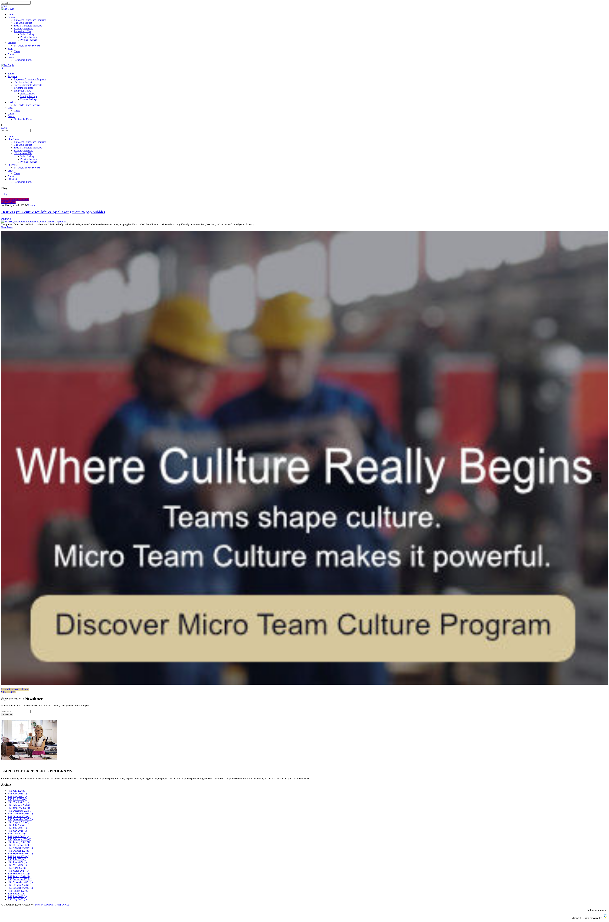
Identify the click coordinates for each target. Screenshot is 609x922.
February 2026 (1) (22, 805)
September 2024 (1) (23, 853)
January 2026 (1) (21, 808)
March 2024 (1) (21, 870)
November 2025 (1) (23, 813)
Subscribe (7, 714)
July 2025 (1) (19, 825)
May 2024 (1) (20, 865)
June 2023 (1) (20, 896)
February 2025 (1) (22, 839)
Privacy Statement (44, 904)
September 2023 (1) (23, 887)
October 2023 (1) (21, 885)
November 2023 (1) (23, 882)
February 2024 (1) (22, 873)
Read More (7, 227)
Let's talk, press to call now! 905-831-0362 (15, 201)
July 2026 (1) (19, 790)
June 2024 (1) (20, 862)
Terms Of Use (62, 904)
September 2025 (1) (23, 819)
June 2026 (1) (20, 793)
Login (4, 6)
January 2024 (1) (21, 876)
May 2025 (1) (20, 830)
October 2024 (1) (21, 850)
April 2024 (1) (20, 867)
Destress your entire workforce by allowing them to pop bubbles (53, 212)
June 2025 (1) (20, 828)
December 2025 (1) (22, 810)
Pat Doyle (6, 218)
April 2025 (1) (20, 833)
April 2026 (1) (20, 799)
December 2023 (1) (22, 879)
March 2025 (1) (21, 836)
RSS (10, 790)
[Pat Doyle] (7, 8)
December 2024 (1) (22, 845)
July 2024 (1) (19, 859)
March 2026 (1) (21, 802)
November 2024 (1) (23, 847)
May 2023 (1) (20, 899)
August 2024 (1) (21, 856)
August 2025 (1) (21, 822)
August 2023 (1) (21, 890)
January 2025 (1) (21, 842)
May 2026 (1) (20, 796)
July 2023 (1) (19, 893)
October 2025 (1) (21, 816)
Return (31, 205)
